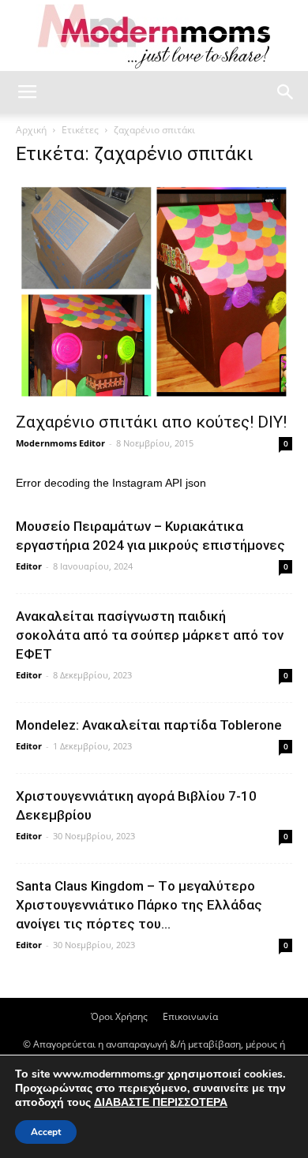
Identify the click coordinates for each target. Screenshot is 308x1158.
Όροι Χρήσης (119, 1016)
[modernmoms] (154, 36)
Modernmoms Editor (60, 443)
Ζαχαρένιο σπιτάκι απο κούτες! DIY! (151, 422)
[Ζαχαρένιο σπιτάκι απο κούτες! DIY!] (154, 291)
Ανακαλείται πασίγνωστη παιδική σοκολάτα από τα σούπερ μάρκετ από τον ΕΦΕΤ (150, 635)
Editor (29, 566)
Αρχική (31, 129)
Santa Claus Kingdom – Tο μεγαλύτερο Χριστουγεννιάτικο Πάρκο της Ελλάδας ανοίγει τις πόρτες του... (139, 905)
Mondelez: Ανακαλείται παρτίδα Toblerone (149, 725)
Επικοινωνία (190, 1016)
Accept (46, 1132)
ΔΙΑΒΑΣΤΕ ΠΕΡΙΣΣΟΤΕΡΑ (160, 1102)
